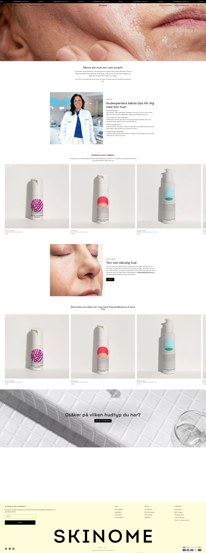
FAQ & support (178, 512)
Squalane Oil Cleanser (141, 230)
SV (105, 547)
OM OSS (147, 506)
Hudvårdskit (118, 512)
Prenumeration (119, 517)
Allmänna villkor (179, 515)
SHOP (116, 506)
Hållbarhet (148, 517)
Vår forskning (148, 515)
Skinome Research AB (100, 550)
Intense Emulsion (74, 230)
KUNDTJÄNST (178, 506)
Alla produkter (119, 509)
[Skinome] (103, 5)
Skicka (20, 522)
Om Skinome (148, 509)
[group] (103, 199)
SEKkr (99, 547)
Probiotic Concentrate (9, 230)
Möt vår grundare (150, 512)
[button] (193, 5)
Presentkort (118, 515)
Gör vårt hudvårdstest (103, 420)
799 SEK (6, 384)
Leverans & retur (179, 517)
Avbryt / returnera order (181, 520)
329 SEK (138, 384)
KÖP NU (110, 279)
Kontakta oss (178, 509)
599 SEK (72, 384)
